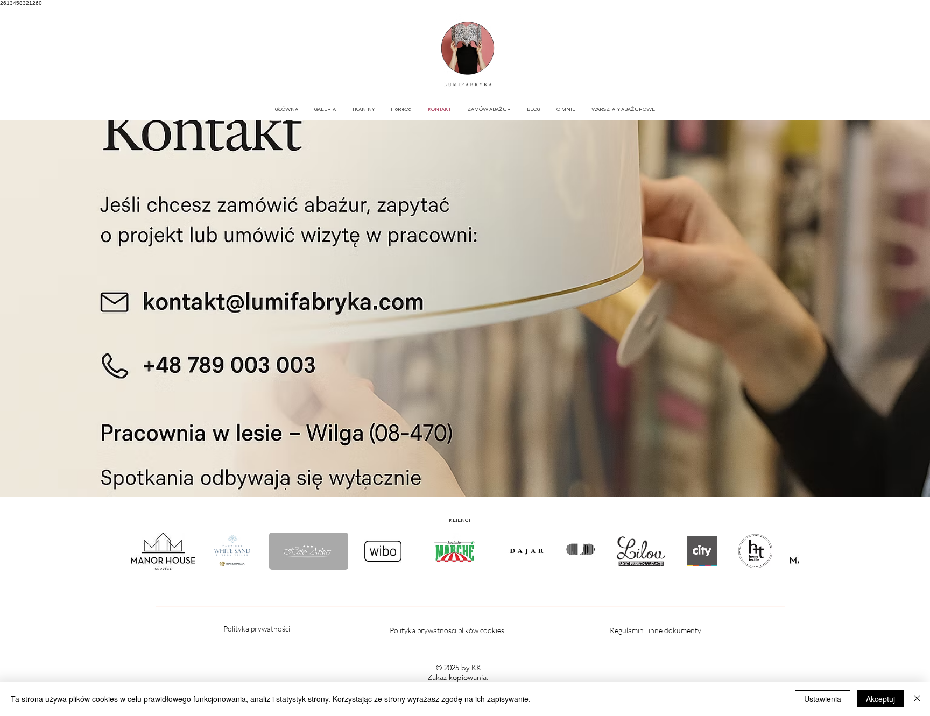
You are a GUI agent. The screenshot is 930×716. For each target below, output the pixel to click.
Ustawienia (822, 698)
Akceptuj (880, 698)
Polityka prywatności (256, 628)
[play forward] (785, 551)
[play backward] (144, 551)
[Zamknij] (917, 698)
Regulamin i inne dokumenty (656, 630)
